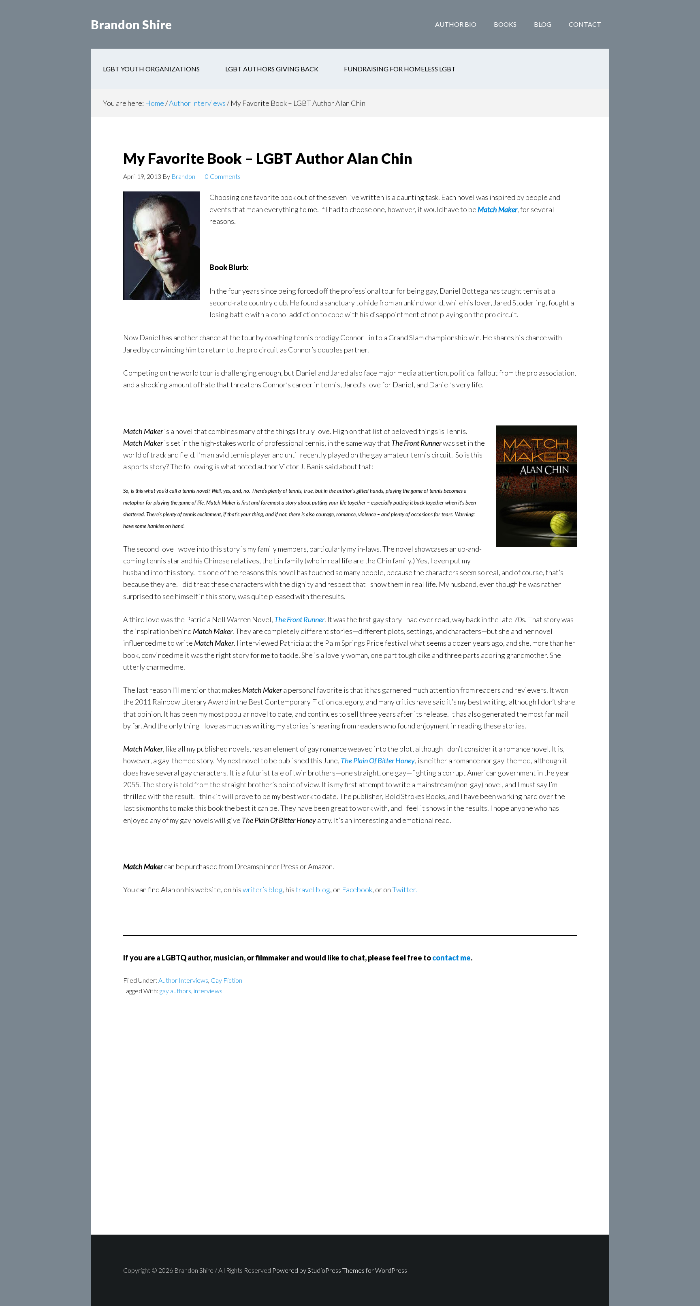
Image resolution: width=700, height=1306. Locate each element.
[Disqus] (350, 1130)
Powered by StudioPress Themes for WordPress (339, 1270)
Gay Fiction (226, 980)
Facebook (357, 889)
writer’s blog (263, 889)
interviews (208, 991)
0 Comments (223, 176)
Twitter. (404, 889)
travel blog (313, 889)
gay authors (175, 991)
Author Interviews (183, 980)
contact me (451, 957)
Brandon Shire (131, 24)
